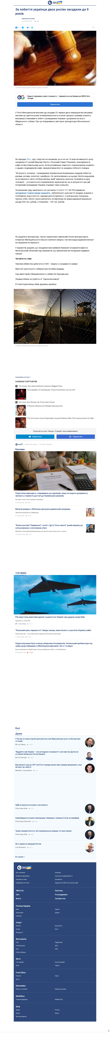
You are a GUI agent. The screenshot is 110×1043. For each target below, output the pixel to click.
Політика (59, 891)
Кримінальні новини (28, 18)
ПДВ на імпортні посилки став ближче (31, 805)
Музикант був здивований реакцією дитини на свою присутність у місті (41, 531)
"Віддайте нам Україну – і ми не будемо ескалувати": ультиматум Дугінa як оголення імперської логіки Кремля (46, 753)
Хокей (18, 929)
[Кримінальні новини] (19, 445)
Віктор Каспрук (21, 757)
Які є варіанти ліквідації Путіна (28, 844)
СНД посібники (21, 952)
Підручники (58, 942)
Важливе (20, 449)
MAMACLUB (59, 999)
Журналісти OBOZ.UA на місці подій (66, 883)
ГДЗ (17, 942)
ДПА (56, 945)
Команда (58, 872)
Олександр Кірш (21, 808)
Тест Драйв (20, 962)
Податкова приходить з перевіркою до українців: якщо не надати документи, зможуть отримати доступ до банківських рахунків (51, 494)
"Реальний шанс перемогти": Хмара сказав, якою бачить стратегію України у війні (53, 630)
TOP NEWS (20, 573)
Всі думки (19, 857)
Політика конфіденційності (64, 876)
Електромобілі (60, 962)
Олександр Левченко (23, 821)
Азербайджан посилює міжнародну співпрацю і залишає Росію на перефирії (47, 818)
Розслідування (61, 895)
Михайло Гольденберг (23, 770)
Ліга (28, 159)
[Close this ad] (108, 1030)
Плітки (57, 1010)
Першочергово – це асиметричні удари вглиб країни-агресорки (38, 634)
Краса (18, 1013)
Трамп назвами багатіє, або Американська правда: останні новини (43, 831)
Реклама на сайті (21, 879)
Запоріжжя (19, 912)
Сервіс (57, 965)
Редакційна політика (22, 377)
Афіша (18, 1010)
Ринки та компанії (21, 989)
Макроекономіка (60, 989)
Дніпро (57, 912)
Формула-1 (19, 932)
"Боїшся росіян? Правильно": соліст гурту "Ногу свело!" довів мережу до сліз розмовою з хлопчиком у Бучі (49, 526)
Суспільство (60, 899)
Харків (57, 909)
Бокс (56, 929)
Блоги (18, 899)
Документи (58, 879)
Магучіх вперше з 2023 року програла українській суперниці (42, 509)
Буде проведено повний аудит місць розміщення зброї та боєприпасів (40, 649)
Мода (57, 1013)
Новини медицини (22, 999)
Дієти (18, 979)
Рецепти (18, 976)
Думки (18, 733)
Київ (17, 909)
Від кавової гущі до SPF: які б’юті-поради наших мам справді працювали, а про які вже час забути (48, 766)
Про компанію (20, 872)
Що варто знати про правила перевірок (29, 499)
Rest (17, 728)
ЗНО (17, 949)
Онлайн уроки (20, 945)
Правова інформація (22, 876)
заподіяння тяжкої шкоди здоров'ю (32, 193)
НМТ (56, 949)
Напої (57, 976)
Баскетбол (58, 926)
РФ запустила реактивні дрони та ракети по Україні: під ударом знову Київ (50, 617)
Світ (18, 895)
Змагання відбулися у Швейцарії (27, 512)
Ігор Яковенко (20, 847)
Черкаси (18, 916)
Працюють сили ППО (22, 621)
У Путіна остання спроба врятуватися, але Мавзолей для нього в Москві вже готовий (47, 740)
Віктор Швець (20, 744)
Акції (17, 965)
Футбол (18, 926)
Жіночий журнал (21, 1016)
